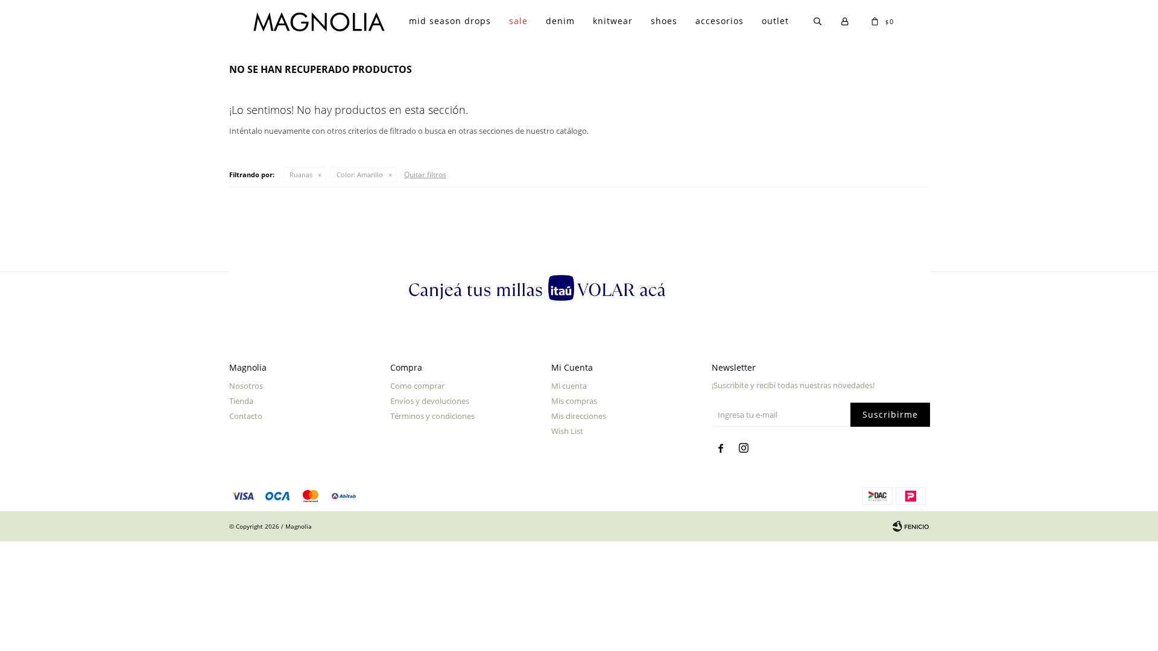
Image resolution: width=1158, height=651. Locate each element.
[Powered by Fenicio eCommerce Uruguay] (911, 526)
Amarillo (360, 174)
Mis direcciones (578, 415)
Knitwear (613, 21)
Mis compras (574, 400)
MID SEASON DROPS (450, 21)
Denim (560, 21)
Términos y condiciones (432, 415)
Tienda (241, 400)
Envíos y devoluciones (429, 400)
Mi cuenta (569, 385)
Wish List (567, 431)
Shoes (664, 21)
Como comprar (417, 385)
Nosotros (246, 385)
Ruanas (301, 174)
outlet (775, 21)
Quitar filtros (425, 174)
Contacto (245, 415)
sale (518, 21)
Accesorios (719, 21)
